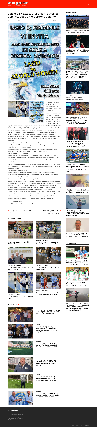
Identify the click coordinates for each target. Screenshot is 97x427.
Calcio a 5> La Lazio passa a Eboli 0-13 (20, 297)
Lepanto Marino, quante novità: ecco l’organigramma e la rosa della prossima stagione (48, 311)
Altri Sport (83, 9)
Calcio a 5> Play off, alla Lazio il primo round (47, 268)
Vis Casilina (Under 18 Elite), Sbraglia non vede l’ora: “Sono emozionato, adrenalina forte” (77, 190)
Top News (45, 240)
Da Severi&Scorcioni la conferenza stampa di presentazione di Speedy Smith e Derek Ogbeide (75, 144)
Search (88, 4)
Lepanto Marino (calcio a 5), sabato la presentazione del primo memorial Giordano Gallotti (46, 362)
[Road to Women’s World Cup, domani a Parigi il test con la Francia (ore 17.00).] (77, 41)
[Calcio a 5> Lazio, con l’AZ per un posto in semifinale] (20, 255)
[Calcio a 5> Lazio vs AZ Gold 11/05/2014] (20, 229)
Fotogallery (11, 240)
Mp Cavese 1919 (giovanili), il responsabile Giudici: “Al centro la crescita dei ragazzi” (77, 234)
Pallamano (69, 9)
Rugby (63, 9)
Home (13, 9)
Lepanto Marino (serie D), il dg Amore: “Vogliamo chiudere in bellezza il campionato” (47, 395)
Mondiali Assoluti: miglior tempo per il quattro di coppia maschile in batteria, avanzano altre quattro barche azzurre (77, 168)
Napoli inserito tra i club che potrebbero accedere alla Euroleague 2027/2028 (76, 97)
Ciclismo (47, 9)
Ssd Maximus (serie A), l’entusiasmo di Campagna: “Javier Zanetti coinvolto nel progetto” (46, 329)
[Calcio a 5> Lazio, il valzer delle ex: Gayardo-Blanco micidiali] (48, 280)
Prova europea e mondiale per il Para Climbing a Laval (77, 31)
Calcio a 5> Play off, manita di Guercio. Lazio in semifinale (47, 243)
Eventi (77, 9)
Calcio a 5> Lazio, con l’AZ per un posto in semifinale (20, 268)
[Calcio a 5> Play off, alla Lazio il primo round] (48, 255)
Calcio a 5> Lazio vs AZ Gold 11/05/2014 (18, 243)
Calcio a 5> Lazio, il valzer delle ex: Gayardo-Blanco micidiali (47, 293)
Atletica (39, 9)
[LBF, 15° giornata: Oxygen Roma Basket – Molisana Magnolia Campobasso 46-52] (77, 273)
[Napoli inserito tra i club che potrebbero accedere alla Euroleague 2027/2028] (77, 87)
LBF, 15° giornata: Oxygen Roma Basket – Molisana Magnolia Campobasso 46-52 (77, 283)
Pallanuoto (55, 9)
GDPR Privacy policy (85, 425)
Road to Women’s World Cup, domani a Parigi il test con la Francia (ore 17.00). (77, 51)
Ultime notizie (18, 265)
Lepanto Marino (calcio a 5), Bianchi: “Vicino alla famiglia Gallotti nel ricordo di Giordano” (48, 345)
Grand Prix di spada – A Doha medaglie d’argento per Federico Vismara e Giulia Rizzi (77, 262)
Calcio (18, 9)
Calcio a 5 (25, 9)
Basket (32, 9)
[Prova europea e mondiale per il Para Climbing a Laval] (77, 22)
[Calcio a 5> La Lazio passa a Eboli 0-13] (20, 282)
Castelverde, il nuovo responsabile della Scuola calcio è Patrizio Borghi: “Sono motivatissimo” (77, 212)
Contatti (77, 425)
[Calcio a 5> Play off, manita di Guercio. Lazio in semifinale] (48, 230)
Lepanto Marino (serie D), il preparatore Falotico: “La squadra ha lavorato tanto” (46, 378)
